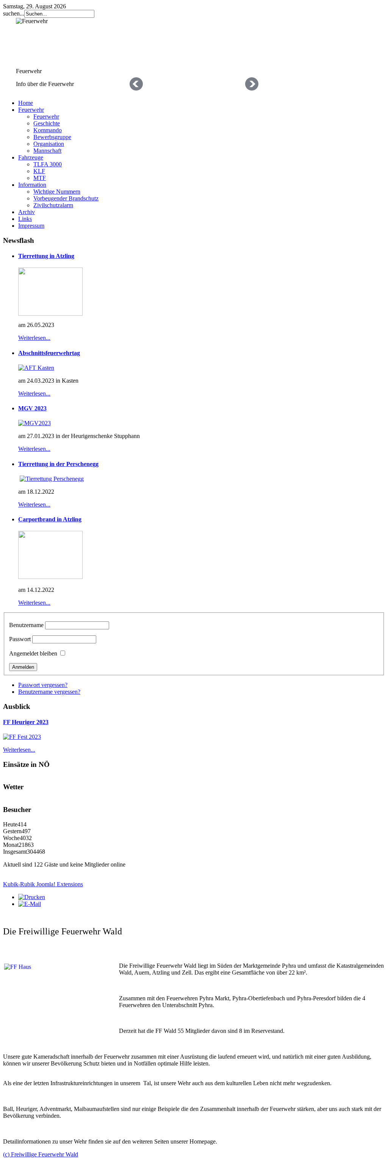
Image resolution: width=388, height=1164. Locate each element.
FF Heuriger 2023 (25, 722)
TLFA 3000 (47, 164)
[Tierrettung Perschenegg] (52, 479)
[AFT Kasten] (36, 368)
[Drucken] (31, 897)
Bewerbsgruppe (52, 137)
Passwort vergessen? (42, 685)
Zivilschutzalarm (53, 205)
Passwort (20, 639)
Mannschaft (47, 150)
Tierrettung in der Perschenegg (58, 464)
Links (25, 219)
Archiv (26, 212)
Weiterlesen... (34, 338)
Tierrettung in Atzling (46, 256)
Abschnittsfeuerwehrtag (49, 353)
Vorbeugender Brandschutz (66, 198)
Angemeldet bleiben (33, 653)
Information (32, 184)
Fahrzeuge (30, 157)
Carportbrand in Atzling (49, 519)
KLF (39, 171)
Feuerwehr (31, 109)
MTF (39, 178)
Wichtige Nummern (56, 191)
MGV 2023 (32, 408)
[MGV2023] (34, 423)
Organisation (48, 144)
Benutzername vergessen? (49, 691)
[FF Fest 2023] (22, 737)
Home (25, 103)
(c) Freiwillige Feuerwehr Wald (40, 1154)
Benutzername (26, 625)
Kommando (47, 130)
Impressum (31, 225)
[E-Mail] (29, 904)
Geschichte (46, 123)
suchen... (13, 13)
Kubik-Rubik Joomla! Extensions (43, 884)
